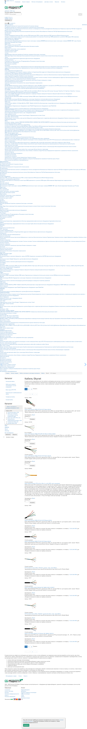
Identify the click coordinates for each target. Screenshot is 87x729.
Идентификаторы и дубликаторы (12, 130)
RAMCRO (7, 427)
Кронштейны (26, 46)
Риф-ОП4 (15, 92)
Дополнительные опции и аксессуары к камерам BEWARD (32, 41)
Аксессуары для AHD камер (15, 30)
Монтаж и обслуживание (37, 1)
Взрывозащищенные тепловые (31, 77)
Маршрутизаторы (65, 35)
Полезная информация (10, 696)
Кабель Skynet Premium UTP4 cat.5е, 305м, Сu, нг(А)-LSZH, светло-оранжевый (42, 483)
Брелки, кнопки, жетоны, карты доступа (18, 118)
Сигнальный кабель (12, 139)
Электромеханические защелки (42, 129)
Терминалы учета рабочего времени (13, 137)
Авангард (7, 430)
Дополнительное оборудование (12, 41)
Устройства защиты (51, 158)
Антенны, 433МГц (70, 265)
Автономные (68, 77)
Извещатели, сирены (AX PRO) (35, 85)
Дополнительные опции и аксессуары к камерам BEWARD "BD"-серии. (61, 41)
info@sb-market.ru (9, 18)
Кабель (6, 139)
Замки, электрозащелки (10, 129)
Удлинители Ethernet (56, 35)
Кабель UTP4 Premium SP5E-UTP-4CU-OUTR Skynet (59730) (38, 520)
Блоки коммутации (17, 55)
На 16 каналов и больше (32, 26)
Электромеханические (21, 129)
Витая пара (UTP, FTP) (49, 139)
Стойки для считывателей (27, 127)
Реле (17, 81)
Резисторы (44, 150)
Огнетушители (20, 82)
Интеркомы (7, 65)
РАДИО (17, 95)
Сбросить (15, 434)
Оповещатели (8, 73)
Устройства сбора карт (73, 126)
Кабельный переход (9, 152)
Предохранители (51, 150)
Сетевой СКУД (8, 124)
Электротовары (8, 150)
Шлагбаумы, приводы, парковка (12, 122)
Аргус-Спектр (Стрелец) (10, 95)
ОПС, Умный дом (4, 229)
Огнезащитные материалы (11, 156)
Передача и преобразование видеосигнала (14, 36)
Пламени (33, 78)
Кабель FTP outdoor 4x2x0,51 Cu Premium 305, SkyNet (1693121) (39, 633)
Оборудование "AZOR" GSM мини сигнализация (64, 284)
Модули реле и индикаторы (43, 118)
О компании (17, 1)
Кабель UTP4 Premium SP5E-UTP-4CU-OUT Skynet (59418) (38, 409)
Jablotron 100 (16, 103)
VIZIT (6, 55)
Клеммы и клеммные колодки (35, 150)
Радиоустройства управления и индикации (26, 93)
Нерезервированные (23, 160)
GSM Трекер (7, 101)
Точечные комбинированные (54, 77)
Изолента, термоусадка (43, 149)
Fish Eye (73, 28)
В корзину (32, 419)
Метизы (35, 149)
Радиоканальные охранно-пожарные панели (25, 110)
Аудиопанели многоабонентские (15, 70)
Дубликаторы (76, 130)
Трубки (6, 57)
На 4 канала (18, 26)
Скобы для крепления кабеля (18, 149)
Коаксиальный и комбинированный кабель (63, 139)
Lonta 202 (29, 91)
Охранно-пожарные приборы (24, 72)
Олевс (6, 70)
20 (28, 389)
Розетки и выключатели (73, 150)
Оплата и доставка (9, 691)
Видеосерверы (8, 47)
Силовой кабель (11, 141)
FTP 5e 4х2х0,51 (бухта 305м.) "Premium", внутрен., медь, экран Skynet (41, 567)
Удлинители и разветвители (61, 150)
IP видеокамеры (8, 31)
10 (26, 389)
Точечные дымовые (19, 77)
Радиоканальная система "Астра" (37, 115)
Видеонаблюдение (9, 24)
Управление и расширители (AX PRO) (50, 85)
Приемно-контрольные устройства (72, 118)
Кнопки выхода (64, 126)
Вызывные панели (9, 58)
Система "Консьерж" (53, 91)
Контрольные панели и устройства (16, 108)
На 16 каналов (30, 27)
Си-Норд (33, 72)
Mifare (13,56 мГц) (33, 130)
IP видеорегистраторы (10, 27)
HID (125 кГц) (40, 130)
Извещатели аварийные (13, 76)
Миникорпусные (56, 28)
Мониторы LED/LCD (14, 39)
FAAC (39, 122)
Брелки (34, 112)
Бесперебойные (15, 160)
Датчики (28, 88)
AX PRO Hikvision (8, 85)
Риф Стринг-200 (45, 91)
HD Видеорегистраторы (10, 26)
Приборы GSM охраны (34, 96)
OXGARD (12, 134)
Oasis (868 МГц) (22, 103)
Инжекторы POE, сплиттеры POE (22, 35)
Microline (7, 99)
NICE (23, 122)
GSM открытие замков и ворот (11, 133)
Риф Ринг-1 (73, 91)
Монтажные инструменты (16, 153)
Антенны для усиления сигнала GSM (61, 96)
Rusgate (16, 134)
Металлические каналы (66, 146)
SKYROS (43, 122)
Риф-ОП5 (11, 92)
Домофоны (2, 200)
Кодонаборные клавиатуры (55, 126)
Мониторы (7, 39)
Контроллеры (55, 55)
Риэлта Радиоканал (9, 112)
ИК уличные (27, 74)
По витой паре (47, 36)
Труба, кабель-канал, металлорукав (13, 146)
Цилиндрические (16, 31)
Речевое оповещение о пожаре (44, 80)
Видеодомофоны (8, 54)
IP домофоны (8, 61)
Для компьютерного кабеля (49, 142)
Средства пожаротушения (10, 82)
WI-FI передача (8, 45)
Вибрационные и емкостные (42, 74)
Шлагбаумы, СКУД (4, 309)
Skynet (6, 429)
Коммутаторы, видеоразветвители (21, 66)
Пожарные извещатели (10, 77)
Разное (57, 158)
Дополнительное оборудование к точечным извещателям (69, 241)
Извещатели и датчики (26, 87)
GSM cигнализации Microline (15, 99)
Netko (6, 425)
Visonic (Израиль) (9, 106)
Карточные (31, 137)
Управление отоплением (40, 99)
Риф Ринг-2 (67, 91)
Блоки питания (48, 55)
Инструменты (8, 153)
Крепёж (6, 149)
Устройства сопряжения (28, 54)
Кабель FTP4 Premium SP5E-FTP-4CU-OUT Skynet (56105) (38, 541)
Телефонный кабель (70, 341)
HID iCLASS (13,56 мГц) (49, 130)
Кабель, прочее (3, 338)
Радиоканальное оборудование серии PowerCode (45, 106)
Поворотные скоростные (65, 28)
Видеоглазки (7, 43)
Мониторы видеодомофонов (35, 66)
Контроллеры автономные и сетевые (13, 123)
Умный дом (7, 81)
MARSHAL (7, 69)
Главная (7, 373)
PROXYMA (7, 107)
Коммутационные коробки (65, 143)
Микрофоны (7, 34)
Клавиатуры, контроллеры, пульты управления (15, 49)
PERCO (31, 122)
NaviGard (7, 118)
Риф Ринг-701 (62, 91)
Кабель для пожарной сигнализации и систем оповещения (30, 139)
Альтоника (7, 91)
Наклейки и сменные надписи (11, 50)
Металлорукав (58, 146)
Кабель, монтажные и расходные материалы (30, 373)
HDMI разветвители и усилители (58, 36)
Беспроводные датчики (28, 100)
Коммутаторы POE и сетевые (36, 35)
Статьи (20, 676)
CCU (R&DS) (7, 89)
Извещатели (16, 112)
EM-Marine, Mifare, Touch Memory (31, 126)
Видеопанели (16, 58)
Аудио (8, 55)
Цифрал (6, 68)
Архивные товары (10, 437)
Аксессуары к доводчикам (43, 138)
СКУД (22, 695)
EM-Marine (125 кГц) (24, 130)
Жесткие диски (8, 32)
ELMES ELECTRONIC (9, 110)
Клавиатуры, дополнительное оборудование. (28, 92)
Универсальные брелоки (55, 122)
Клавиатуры (7, 119)
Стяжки (10, 149)
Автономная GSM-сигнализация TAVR (18, 91)
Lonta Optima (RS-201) (36, 91)
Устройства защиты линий (10, 51)
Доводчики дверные (20, 138)
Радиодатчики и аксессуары (28, 99)
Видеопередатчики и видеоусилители (13, 38)
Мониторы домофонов (18, 54)
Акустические (33, 74)
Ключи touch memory (68, 130)
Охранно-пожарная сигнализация (28, 692)
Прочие (68, 142)
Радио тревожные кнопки (10, 114)
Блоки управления (26, 55)
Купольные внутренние (18, 28)
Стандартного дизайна (68, 169)
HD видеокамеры (8, 28)
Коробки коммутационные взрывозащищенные (48, 143)
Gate (12, 124)
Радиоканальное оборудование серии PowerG (23, 106)
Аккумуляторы (24, 157)
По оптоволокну (40, 36)
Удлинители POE (47, 35)
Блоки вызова (11, 66)
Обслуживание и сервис (11, 676)
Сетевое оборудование (10, 35)
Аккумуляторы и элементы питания (13, 157)
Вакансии (57, 1)
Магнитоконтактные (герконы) (55, 74)
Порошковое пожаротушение (35, 82)
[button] (85, 364)
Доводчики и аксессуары (10, 138)
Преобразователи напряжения (40, 158)
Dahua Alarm (7, 88)
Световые (21, 73)
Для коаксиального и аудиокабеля (29, 142)
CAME (20, 122)
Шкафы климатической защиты (31, 143)
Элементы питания (31, 157)
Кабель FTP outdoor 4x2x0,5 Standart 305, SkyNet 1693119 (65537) (39, 587)
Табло (12, 73)
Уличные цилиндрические (47, 28)
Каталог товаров (26, 1)
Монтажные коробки (34, 46)
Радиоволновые (66, 74)
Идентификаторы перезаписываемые (13, 131)
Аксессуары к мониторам (39, 54)
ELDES (6, 108)
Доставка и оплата (49, 1)
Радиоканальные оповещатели (46, 96)
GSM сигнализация (25, 693)
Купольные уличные (35, 31)
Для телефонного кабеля (61, 142)
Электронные (52, 129)
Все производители (9, 432)
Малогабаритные (44, 31)
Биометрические (44, 126)
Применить (8, 434)
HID (40, 126)
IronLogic (16, 124)
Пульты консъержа (35, 68)
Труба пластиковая (25, 146)
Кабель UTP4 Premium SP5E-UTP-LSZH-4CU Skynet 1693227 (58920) (40, 434)
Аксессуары (69, 31)
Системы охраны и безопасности (13, 12)
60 (31, 389)
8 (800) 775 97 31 (10, 0)
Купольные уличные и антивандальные (32, 28)
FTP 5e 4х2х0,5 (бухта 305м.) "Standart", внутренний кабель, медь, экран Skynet (42, 613)
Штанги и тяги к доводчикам (31, 138)
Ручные (24, 78)
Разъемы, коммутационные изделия (13, 142)
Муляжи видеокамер (62, 185)
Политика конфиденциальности (12, 693)
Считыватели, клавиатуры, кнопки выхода (14, 126)
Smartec (19, 134)
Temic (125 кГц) (60, 130)
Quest (25, 124)
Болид (37, 72)
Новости (25, 676)
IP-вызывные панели (34, 61)
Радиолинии (13, 119)
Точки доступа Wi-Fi (16, 45)
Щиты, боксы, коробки (10, 143)
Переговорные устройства (10, 64)
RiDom (6, 120)
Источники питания (4, 363)
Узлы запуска (26, 82)
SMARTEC (47, 122)
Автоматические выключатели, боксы (20, 150)
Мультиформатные (26, 131)
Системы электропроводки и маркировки (60, 349)
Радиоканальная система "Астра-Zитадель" (20, 115)
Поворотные (50, 31)
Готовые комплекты (9, 59)
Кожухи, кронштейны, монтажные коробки (14, 46)
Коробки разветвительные (62, 347)
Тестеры (6, 53)
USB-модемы (68, 36)
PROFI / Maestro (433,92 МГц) (33, 103)
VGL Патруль (21, 124)
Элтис (6, 66)
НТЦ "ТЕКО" (7, 115)
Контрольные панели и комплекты (20, 85)
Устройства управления (52, 100)
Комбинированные (27, 73)
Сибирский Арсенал (51, 72)
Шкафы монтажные (19, 143)
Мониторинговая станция (45, 103)
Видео (11, 55)
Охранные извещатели (10, 74)
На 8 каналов (24, 26)
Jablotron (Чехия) (8, 103)
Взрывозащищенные (62, 31)
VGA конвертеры (75, 36)
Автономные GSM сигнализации (21, 96)
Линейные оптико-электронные (26, 76)
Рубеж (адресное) (43, 72)
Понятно (26, 725)
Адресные (63, 77)
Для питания (39, 142)
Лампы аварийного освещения (26, 158)
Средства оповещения (10, 80)
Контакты (63, 1)
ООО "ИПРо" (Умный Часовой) (11, 116)
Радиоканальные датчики (40, 110)
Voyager (19, 87)
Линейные (29, 78)
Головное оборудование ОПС (11, 72)
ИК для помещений (19, 74)
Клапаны (21, 81)
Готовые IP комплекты (16, 61)
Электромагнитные (30, 129)
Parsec (28, 124)
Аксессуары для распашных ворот (69, 122)
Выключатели (13, 81)
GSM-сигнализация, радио (6, 253)
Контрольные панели (12, 87)
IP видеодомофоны (25, 61)
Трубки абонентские (43, 68)
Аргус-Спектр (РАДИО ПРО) (11, 93)
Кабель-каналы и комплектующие (47, 146)
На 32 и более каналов (39, 27)
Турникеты (7, 134)
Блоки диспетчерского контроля (38, 55)
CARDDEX (35, 122)
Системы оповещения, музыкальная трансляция (26, 80)
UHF (55, 130)
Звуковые (16, 73)
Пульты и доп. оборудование (26, 112)
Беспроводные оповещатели (39, 100)
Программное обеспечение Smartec (13, 127)
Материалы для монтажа (10, 154)
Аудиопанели (22, 58)
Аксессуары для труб (34, 146)
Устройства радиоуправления (11, 135)
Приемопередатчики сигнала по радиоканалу (57, 110)
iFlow (6, 100)
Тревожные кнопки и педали (61, 237)
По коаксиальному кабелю (30, 36)
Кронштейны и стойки (38, 127)
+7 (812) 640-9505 (73, 528)
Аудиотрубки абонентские (63, 66)
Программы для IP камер (16, 42)
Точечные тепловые (42, 77)
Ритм (6, 87)
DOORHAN (27, 122)
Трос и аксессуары (29, 149)
